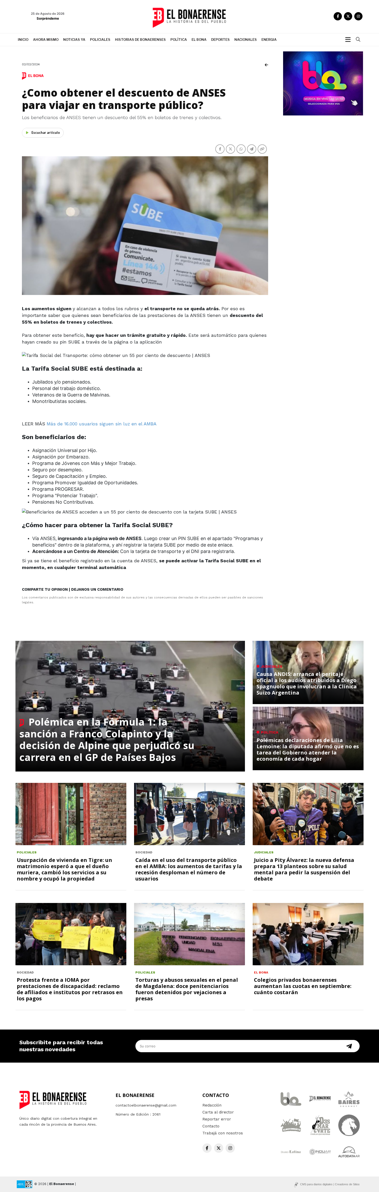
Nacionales (245, 39)
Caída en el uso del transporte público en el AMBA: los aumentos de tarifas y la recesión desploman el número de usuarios (188, 869)
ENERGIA (269, 39)
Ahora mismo (46, 39)
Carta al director (218, 1112)
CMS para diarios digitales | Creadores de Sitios (330, 1184)
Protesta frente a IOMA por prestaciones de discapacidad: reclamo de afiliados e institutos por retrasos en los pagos (70, 989)
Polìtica (178, 39)
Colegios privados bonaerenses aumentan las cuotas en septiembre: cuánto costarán (302, 986)
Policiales (100, 39)
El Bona (199, 39)
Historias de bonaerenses (140, 39)
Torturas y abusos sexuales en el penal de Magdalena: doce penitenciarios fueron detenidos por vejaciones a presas (186, 989)
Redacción (211, 1105)
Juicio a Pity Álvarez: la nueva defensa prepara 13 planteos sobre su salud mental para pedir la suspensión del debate (304, 869)
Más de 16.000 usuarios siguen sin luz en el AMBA (101, 423)
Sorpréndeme (48, 18)
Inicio (23, 39)
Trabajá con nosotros (222, 1133)
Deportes (220, 39)
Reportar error (216, 1119)
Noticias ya (74, 39)
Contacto (210, 1126)
